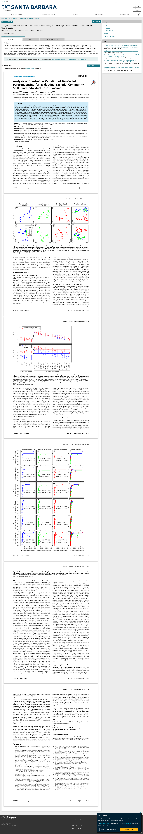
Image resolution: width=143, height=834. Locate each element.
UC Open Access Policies (46, 14)
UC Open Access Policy (77, 826)
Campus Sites (75, 823)
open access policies (57, 59)
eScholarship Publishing (78, 829)
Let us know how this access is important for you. (74, 59)
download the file (29, 68)
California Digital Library (6, 823)
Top (140, 812)
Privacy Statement (104, 823)
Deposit (137, 6)
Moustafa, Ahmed (39, 30)
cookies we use (127, 823)
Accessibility (75, 832)
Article (105, 25)
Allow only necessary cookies (108, 829)
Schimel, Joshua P (15, 30)
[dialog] (119, 823)
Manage (136, 9)
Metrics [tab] (31, 39)
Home (73, 817)
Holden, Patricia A (24, 30)
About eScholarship (16, 14)
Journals (75, 14)
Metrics (106, 33)
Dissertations (99, 14)
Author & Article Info (109, 36)
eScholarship (4, 18)
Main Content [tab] (11, 39)
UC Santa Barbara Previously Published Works (29, 18)
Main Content (8, 65)
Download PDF (6, 21)
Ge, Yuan (7, 30)
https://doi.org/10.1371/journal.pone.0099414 (13, 36)
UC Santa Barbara (6, 10)
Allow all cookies (129, 829)
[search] (139, 2)
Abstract (6, 43)
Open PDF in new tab (94, 65)
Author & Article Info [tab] (52, 39)
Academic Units (124, 14)
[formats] (11, 22)
